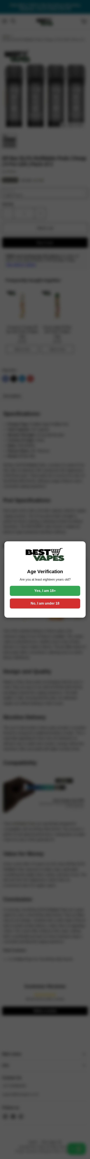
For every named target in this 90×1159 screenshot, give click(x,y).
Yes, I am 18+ (45, 591)
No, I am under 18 (45, 603)
